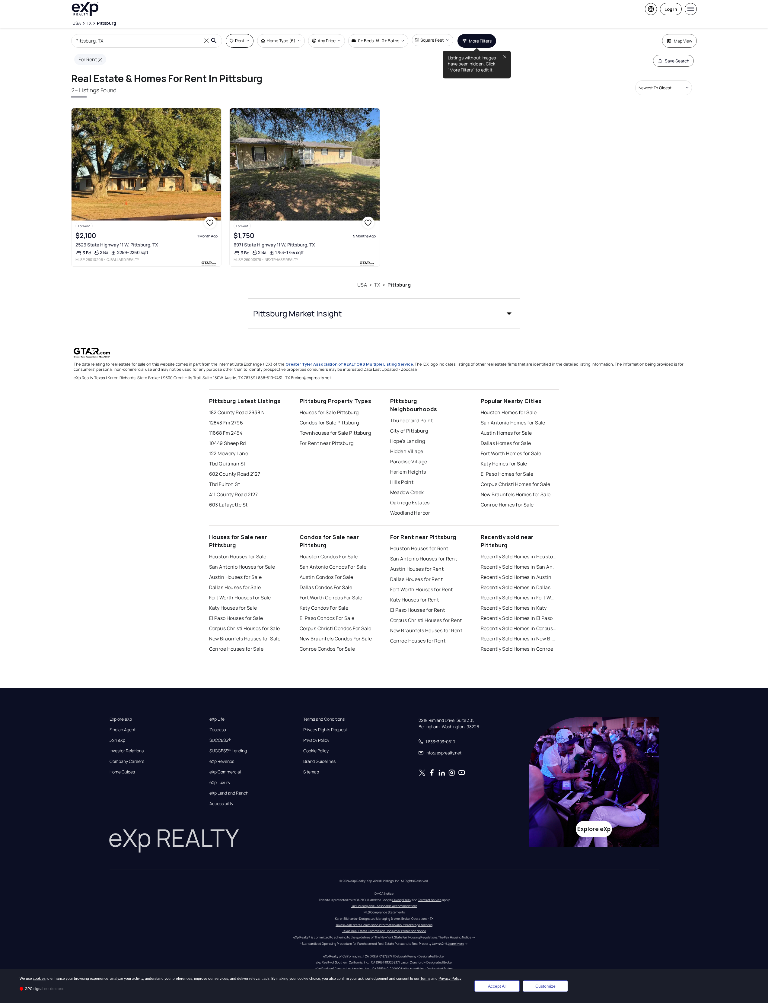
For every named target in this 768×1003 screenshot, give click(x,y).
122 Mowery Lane (228, 453)
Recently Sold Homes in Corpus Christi (518, 628)
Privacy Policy (316, 740)
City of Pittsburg (409, 430)
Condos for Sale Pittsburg (329, 422)
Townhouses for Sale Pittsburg (335, 433)
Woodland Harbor (410, 512)
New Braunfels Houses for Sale (245, 638)
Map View (683, 41)
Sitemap (311, 772)
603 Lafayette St (228, 504)
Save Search (677, 61)
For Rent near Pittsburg (327, 443)
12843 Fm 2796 (226, 422)
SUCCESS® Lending (228, 751)
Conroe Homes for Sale (507, 504)
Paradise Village (408, 461)
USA (362, 284)
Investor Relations (127, 751)
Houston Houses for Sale (237, 556)
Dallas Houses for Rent (416, 579)
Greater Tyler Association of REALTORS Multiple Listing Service (349, 364)
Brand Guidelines (319, 761)
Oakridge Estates (410, 502)
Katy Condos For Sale (324, 608)
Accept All (497, 986)
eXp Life (217, 719)
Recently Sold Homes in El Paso (517, 618)
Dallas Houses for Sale (235, 587)
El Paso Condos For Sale (327, 618)
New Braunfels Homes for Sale (516, 494)
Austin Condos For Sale (326, 577)
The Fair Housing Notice (454, 937)
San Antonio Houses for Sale (242, 566)
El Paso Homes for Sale (507, 474)
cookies (39, 978)
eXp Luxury (219, 782)
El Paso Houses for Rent (417, 610)
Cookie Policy (316, 751)
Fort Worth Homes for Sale (511, 453)
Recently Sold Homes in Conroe (517, 649)
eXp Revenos (221, 761)
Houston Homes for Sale (509, 412)
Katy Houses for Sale (233, 608)
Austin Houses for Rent (417, 569)
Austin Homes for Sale (506, 433)
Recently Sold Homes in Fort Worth (518, 597)
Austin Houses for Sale (235, 577)
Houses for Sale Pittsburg (329, 412)
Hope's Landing (407, 441)
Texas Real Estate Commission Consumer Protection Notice (384, 931)
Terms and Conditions (324, 719)
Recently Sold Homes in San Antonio (518, 566)
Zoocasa (217, 730)
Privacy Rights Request (325, 730)
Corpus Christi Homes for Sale (515, 484)
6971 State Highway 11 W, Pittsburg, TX (274, 245)
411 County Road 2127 (233, 494)
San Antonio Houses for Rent (423, 558)
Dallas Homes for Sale (506, 443)
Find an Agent (122, 730)
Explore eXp (121, 719)
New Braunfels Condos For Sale (336, 638)
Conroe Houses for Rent (418, 640)
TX (377, 284)
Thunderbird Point (411, 420)
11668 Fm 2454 (226, 433)
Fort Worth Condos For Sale (331, 597)
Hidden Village (406, 451)
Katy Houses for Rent (414, 599)
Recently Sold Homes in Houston (518, 556)
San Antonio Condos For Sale (333, 566)
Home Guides (122, 772)
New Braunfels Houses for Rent (426, 630)
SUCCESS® (220, 740)
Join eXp (117, 740)
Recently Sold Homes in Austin (516, 577)
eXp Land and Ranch (228, 793)
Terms (425, 978)
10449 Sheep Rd (227, 443)
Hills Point (402, 482)
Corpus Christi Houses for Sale (244, 628)
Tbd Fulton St (224, 484)
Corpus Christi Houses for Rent (426, 620)
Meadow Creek (407, 492)
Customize (545, 986)
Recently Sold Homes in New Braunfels (518, 638)
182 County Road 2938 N (237, 412)
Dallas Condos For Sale (326, 587)
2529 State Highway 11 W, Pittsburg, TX (116, 245)
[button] (384, 313)
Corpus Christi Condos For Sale (335, 628)
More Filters (480, 41)
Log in (670, 9)
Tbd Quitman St (227, 463)
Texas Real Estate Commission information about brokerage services (384, 925)
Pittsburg (398, 284)
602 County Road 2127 (234, 474)
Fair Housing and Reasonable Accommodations (384, 906)
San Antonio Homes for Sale (513, 422)
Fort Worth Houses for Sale (240, 597)
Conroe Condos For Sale (327, 649)
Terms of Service (429, 900)
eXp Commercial (225, 772)
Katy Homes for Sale (504, 463)
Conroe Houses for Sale (236, 649)
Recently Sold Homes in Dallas (516, 587)
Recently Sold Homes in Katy (514, 608)
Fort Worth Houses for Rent (421, 589)
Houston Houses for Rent (419, 548)
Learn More (456, 943)
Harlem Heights (408, 471)
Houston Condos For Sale (329, 556)
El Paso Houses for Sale (236, 618)
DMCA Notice (384, 893)
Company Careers (127, 761)
